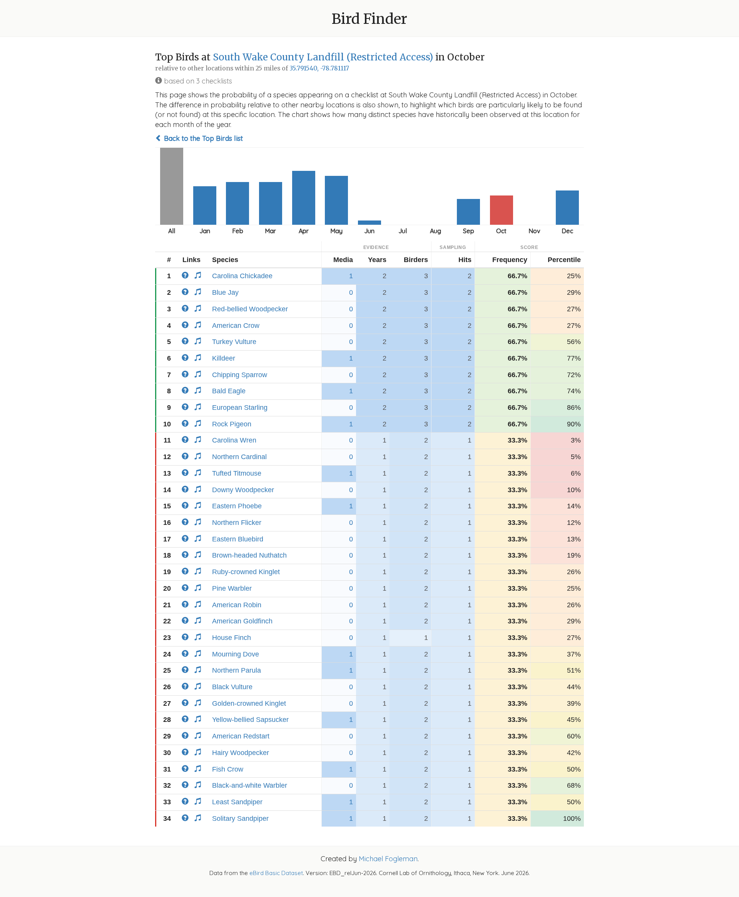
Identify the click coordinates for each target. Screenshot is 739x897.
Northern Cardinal (239, 457)
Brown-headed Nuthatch (249, 555)
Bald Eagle (229, 391)
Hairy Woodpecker (240, 753)
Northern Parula (236, 670)
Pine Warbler (232, 588)
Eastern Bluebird (237, 539)
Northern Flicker (236, 522)
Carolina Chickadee (242, 276)
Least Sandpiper (237, 802)
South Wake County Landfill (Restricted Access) (323, 57)
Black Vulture (232, 687)
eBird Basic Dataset (276, 873)
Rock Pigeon (231, 424)
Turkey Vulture (234, 342)
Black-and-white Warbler (249, 785)
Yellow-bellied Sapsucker (250, 719)
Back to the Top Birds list (202, 138)
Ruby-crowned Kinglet (246, 572)
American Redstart (240, 736)
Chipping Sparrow (239, 375)
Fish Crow (227, 769)
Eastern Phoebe (237, 506)
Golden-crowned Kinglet (249, 703)
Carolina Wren (234, 440)
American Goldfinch (242, 621)
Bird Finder (369, 19)
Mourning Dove (235, 654)
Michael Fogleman (388, 858)
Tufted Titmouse (236, 473)
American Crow (235, 325)
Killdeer (223, 358)
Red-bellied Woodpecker (250, 309)
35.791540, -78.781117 (319, 68)
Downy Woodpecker (243, 490)
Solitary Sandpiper (240, 818)
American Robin (236, 605)
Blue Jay (225, 292)
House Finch (231, 637)
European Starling (240, 407)
